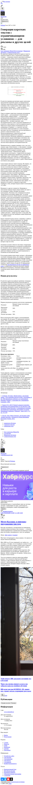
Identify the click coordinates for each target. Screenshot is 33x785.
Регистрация (7, 736)
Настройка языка (5, 782)
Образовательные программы (12, 774)
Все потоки (6, 1)
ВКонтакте (7, 455)
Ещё (6, 695)
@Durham (12, 461)
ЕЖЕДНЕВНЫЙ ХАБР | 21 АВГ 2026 (12, 513)
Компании (7, 747)
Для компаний (8, 759)
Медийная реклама (9, 771)
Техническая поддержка (18, 782)
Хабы (5, 745)
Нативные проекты (9, 772)
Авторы (6, 748)
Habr (10, 783)
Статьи (6, 742)
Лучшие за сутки (5, 703)
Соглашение (7, 762)
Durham (3, 25)
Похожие (13, 703)
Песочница (7, 750)
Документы (7, 760)
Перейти (3, 509)
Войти (6, 735)
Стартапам (7, 775)
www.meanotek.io (9, 712)
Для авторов (7, 757)
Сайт (2, 455)
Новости (6, 744)
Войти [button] (2, 10)
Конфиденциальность (10, 763)
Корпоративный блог (10, 769)
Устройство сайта (9, 756)
